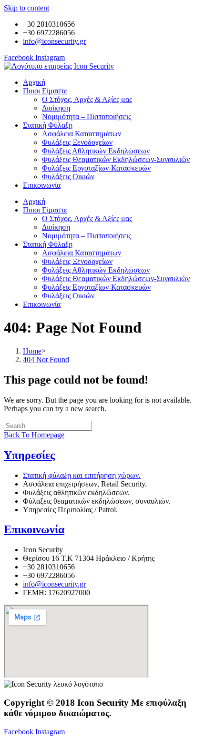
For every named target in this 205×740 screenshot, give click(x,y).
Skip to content (26, 8)
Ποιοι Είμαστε (45, 91)
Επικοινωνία (42, 185)
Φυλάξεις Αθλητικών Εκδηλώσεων (96, 151)
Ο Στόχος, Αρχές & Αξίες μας (87, 99)
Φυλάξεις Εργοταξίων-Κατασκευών (96, 168)
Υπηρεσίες (29, 455)
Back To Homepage (34, 435)
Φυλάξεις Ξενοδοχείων (77, 142)
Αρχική (34, 82)
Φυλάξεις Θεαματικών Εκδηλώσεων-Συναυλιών (116, 159)
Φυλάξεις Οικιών (68, 176)
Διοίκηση (56, 108)
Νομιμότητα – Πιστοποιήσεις (86, 116)
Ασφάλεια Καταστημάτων (81, 134)
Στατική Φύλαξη (47, 125)
